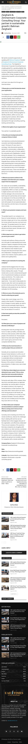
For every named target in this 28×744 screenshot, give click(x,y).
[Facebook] (8, 37)
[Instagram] (17, 731)
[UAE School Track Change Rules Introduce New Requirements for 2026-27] (5, 588)
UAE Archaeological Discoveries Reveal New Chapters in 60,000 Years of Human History (18, 527)
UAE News (18, 11)
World (23, 11)
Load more (13, 594)
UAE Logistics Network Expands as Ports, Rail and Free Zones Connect (18, 519)
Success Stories (12, 11)
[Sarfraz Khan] (3, 33)
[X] (11, 37)
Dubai (7, 11)
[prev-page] (3, 543)
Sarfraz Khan (8, 33)
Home (3, 6)
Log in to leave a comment (14, 552)
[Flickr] (13, 731)
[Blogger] (6, 731)
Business (7, 6)
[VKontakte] (21, 731)
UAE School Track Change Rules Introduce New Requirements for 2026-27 (18, 587)
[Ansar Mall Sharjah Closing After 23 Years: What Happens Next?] (5, 572)
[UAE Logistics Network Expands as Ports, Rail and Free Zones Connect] (5, 519)
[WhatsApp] (18, 37)
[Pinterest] (15, 37)
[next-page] (5, 543)
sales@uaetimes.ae (12, 720)
